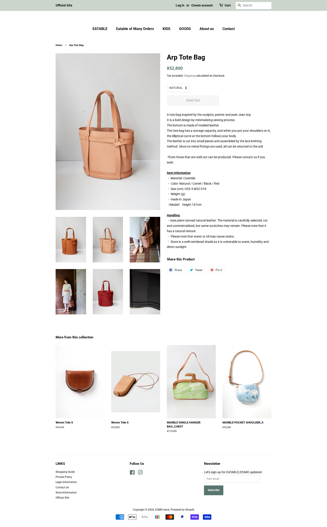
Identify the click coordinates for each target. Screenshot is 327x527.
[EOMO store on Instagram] (140, 473)
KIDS (166, 29)
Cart (228, 5)
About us (207, 29)
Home (59, 45)
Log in (180, 5)
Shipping (189, 75)
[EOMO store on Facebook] (132, 473)
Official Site (64, 5)
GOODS (185, 29)
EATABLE (100, 29)
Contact (228, 29)
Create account (202, 5)
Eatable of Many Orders (135, 29)
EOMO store (162, 509)
